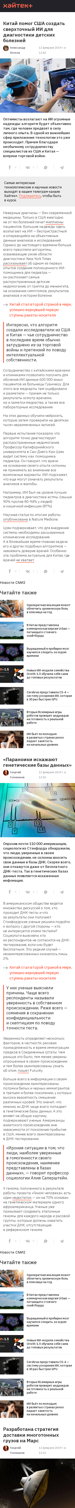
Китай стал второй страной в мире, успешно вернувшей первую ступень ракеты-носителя (40, 310)
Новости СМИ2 (12, 582)
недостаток (22, 1197)
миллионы (55, 222)
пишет (23, 1070)
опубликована (15, 519)
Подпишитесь (30, 196)
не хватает (25, 560)
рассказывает (15, 263)
